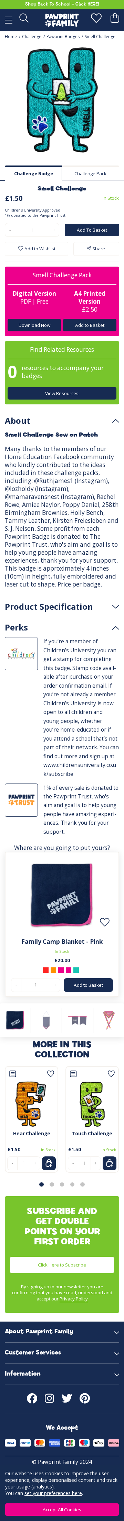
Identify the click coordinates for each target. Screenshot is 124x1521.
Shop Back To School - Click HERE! (62, 4)
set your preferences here (53, 1493)
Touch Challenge (92, 1133)
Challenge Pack (90, 173)
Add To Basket (92, 230)
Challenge (31, 36)
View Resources (62, 393)
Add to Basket (89, 325)
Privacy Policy (74, 1299)
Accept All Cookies (62, 1509)
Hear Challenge (31, 1133)
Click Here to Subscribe (62, 1265)
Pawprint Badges (63, 36)
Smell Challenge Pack (62, 275)
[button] (41, 1184)
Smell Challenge (100, 36)
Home (11, 36)
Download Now (34, 325)
